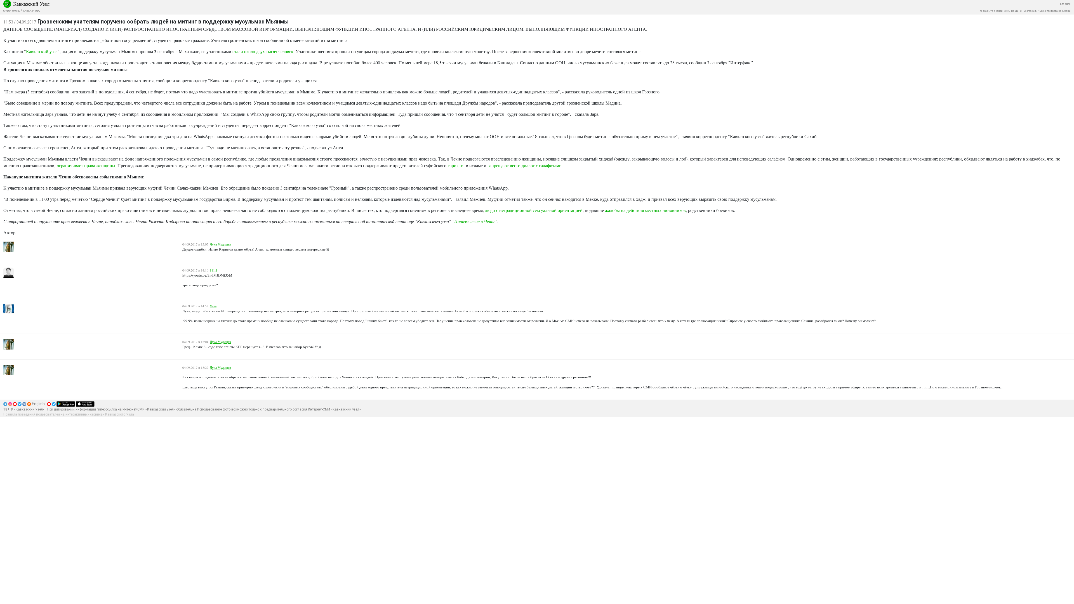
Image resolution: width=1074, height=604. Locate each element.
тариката (456, 165)
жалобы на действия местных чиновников (645, 210)
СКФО (6, 11)
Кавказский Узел (31, 3)
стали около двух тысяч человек (262, 51)
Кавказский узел (42, 51)
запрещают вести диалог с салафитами (525, 165)
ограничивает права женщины (86, 165)
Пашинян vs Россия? (1024, 11)
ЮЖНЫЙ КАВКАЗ (22, 11)
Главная (1065, 4)
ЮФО (37, 11)
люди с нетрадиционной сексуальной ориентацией (534, 210)
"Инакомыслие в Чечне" (474, 221)
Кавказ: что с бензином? (994, 11)
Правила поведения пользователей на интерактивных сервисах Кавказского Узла (68, 414)
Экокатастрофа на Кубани (1055, 11)
